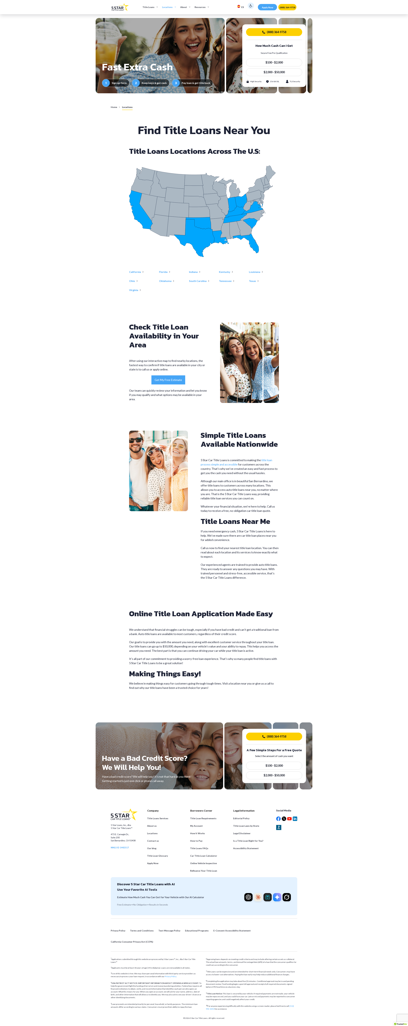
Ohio (132, 280)
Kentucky (224, 271)
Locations (167, 7)
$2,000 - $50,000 (274, 72)
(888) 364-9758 (287, 7)
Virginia (133, 289)
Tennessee (225, 280)
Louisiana (254, 271)
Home (114, 107)
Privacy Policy (170, 976)
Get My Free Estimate (168, 380)
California (135, 271)
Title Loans (148, 7)
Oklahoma (165, 280)
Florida (163, 271)
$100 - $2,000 (274, 62)
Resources (200, 7)
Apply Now (267, 7)
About (183, 7)
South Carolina (198, 280)
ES (242, 7)
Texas (252, 280)
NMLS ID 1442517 (120, 847)
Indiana (193, 271)
